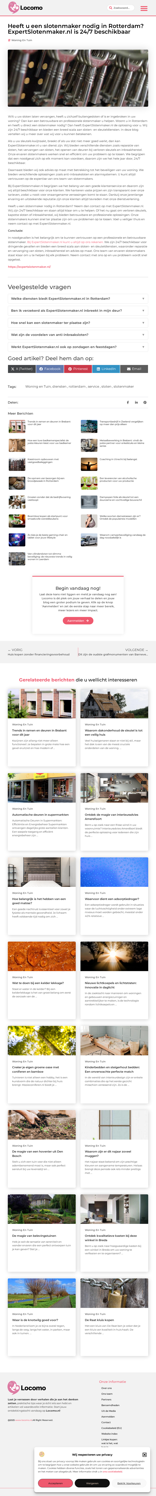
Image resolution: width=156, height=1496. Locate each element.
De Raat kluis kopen (99, 1320)
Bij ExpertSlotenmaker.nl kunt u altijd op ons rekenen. (65, 242)
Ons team (107, 1393)
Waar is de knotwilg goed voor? (35, 1320)
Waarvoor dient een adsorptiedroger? (112, 899)
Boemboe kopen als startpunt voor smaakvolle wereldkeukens (48, 517)
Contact (106, 1422)
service (93, 386)
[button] (144, 1455)
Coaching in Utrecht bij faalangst (118, 459)
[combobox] (121, 8)
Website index (109, 1433)
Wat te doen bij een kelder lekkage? (38, 983)
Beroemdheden (110, 1405)
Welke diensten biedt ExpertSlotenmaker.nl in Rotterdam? (78, 298)
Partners (106, 1399)
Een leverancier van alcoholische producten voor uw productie (118, 479)
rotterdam (77, 386)
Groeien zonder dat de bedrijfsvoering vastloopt (49, 498)
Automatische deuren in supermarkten (40, 814)
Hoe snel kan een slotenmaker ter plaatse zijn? (78, 323)
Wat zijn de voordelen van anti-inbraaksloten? (78, 335)
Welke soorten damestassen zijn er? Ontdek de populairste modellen (120, 517)
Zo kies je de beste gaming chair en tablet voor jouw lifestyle (48, 536)
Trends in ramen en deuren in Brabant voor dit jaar (49, 423)
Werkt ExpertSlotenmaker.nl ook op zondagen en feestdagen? (78, 347)
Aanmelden (108, 1416)
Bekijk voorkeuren (129, 1483)
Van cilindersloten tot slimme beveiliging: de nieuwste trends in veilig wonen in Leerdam (50, 556)
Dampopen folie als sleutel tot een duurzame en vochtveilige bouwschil (121, 498)
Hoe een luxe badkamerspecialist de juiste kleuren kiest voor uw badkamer (49, 441)
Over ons (106, 1388)
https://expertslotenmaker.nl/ (29, 267)
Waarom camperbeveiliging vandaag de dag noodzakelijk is (123, 536)
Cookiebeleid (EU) (111, 1428)
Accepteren (55, 1483)
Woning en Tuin (21, 40)
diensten (59, 386)
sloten (106, 386)
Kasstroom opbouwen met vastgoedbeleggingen (43, 460)
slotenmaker (124, 386)
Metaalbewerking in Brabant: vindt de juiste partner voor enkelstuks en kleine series (122, 443)
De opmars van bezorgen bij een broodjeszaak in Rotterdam (46, 479)
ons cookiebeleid (112, 1471)
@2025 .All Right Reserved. (30, 1420)
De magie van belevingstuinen (34, 1236)
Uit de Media (108, 1410)
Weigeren (92, 1483)
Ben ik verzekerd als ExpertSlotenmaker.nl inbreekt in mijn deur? (78, 310)
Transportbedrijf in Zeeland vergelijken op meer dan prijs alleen (121, 423)
